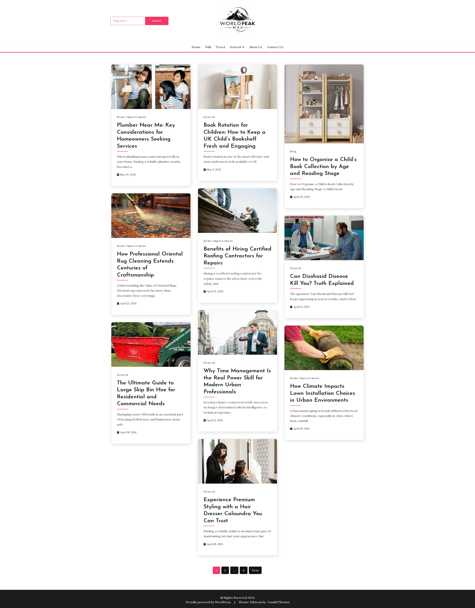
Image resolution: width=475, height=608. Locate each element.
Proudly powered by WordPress (209, 602)
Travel (220, 47)
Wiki (208, 47)
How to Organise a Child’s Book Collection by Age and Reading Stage (323, 166)
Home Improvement (131, 117)
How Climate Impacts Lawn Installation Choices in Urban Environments (322, 393)
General (235, 47)
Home (196, 47)
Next (255, 570)
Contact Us (275, 47)
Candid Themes (278, 602)
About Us (255, 47)
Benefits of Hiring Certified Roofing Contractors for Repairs (237, 256)
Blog (293, 151)
